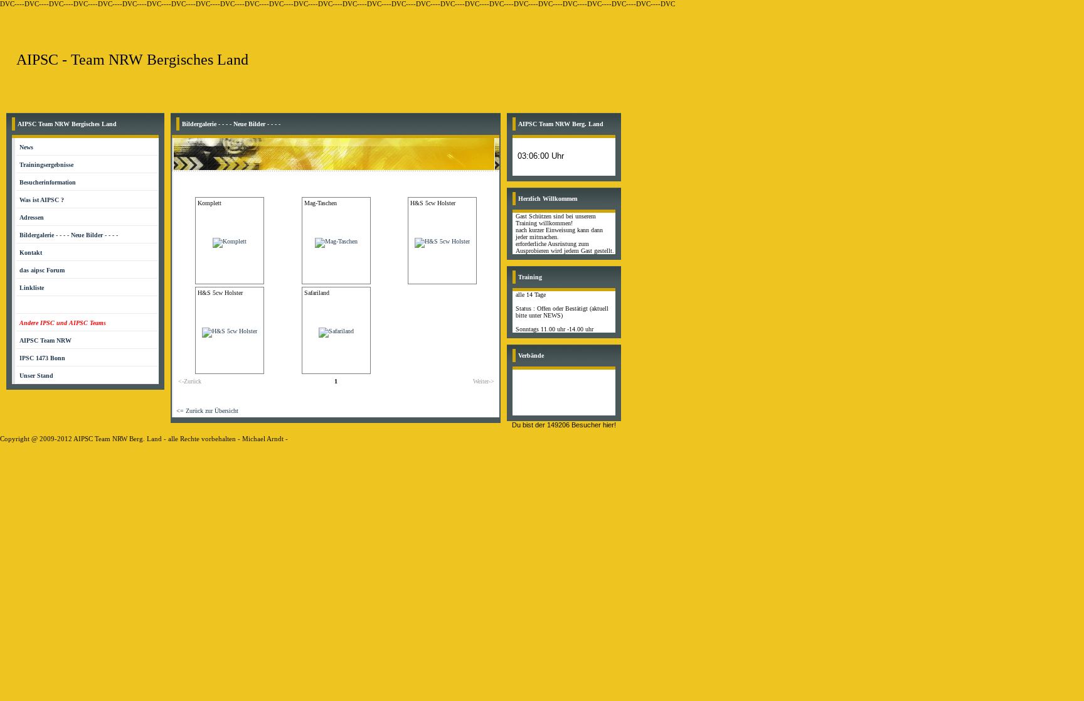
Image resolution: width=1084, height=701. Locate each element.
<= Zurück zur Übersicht (207, 410)
